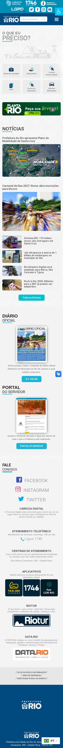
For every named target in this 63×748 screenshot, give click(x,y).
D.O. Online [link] (32, 379)
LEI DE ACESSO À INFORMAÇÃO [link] (31, 672)
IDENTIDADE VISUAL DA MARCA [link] (31, 678)
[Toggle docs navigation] (56, 19)
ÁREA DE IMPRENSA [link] (31, 675)
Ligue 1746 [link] (33, 539)
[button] (43, 19)
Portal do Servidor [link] (31, 446)
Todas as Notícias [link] (31, 297)
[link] (59, 12)
